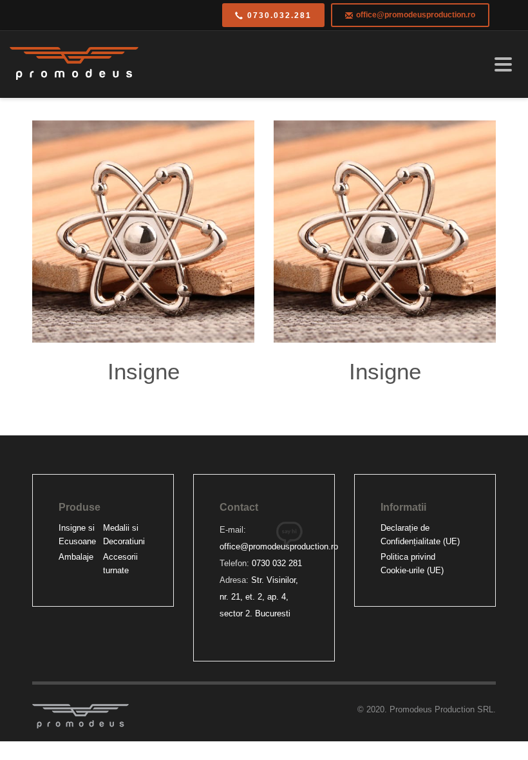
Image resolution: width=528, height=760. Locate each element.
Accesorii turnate (120, 563)
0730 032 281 (277, 563)
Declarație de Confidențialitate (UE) (420, 534)
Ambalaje (76, 557)
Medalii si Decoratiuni (124, 534)
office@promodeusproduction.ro (279, 546)
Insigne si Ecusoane (77, 534)
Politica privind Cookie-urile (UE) (412, 563)
